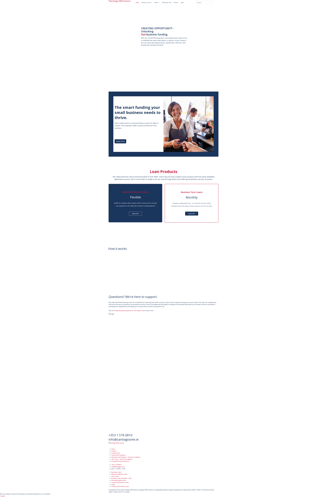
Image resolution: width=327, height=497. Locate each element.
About (156, 2)
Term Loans (115, 476)
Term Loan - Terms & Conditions (121, 459)
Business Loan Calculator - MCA (121, 478)
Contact (176, 2)
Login (182, 2)
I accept (2, 496)
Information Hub (166, 2)
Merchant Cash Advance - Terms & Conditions (126, 457)
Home (137, 2)
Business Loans (146, 2)
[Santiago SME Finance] (163, 444)
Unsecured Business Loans (120, 482)
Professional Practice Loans (120, 486)
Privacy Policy (115, 453)
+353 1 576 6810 (116, 465)
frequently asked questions (123, 311)
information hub (139, 311)
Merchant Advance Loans (119, 474)
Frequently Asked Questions (120, 461)
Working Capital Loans (118, 480)
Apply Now (120, 141)
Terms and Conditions (118, 455)
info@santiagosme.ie (118, 467)
